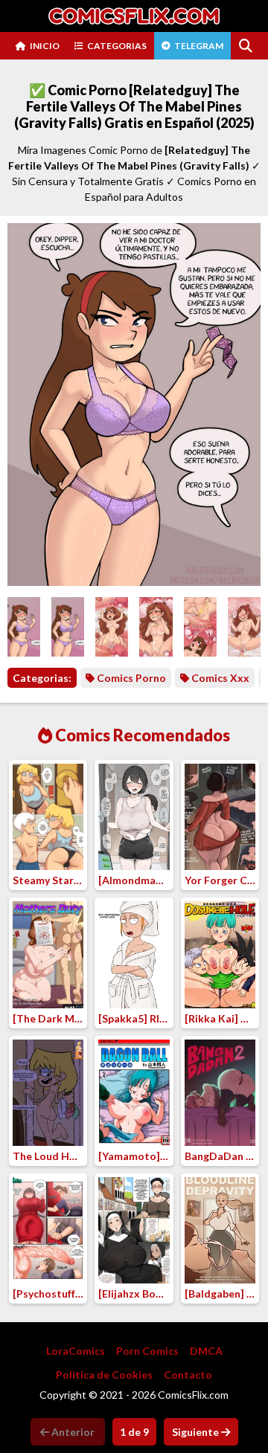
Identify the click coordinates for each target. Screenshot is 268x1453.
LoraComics (75, 1350)
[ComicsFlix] (134, 16)
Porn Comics (147, 1350)
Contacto (188, 1374)
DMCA (206, 1350)
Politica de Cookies (104, 1374)
